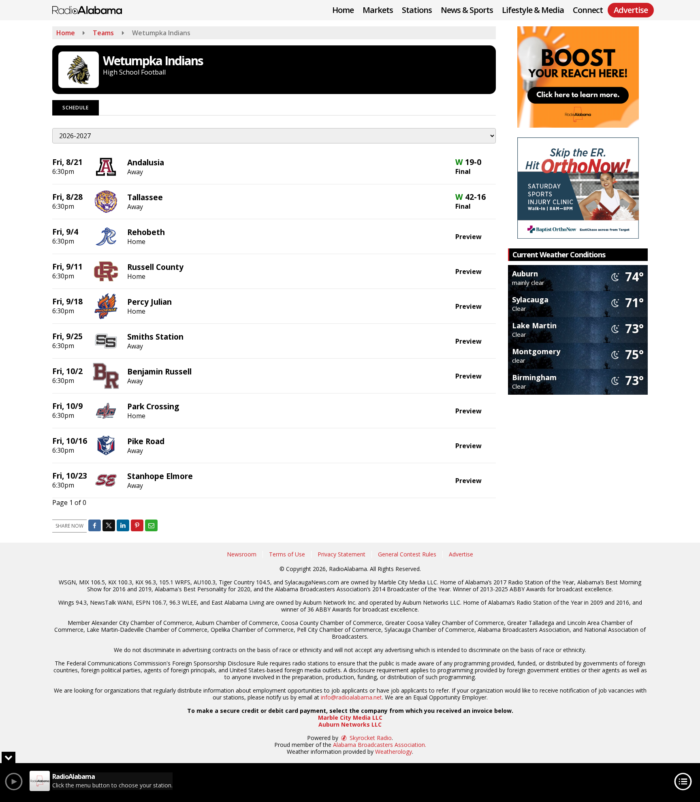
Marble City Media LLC (350, 717)
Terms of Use (287, 554)
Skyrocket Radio (370, 738)
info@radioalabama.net (351, 697)
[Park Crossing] (106, 410)
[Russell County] (106, 270)
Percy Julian (149, 301)
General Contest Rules (407, 554)
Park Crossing (153, 406)
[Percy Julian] (106, 305)
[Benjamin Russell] (106, 375)
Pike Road (145, 441)
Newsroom (241, 554)
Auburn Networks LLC (350, 724)
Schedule (75, 107)
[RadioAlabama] (93, 9)
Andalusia (145, 162)
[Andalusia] (106, 166)
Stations (417, 9)
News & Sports (467, 9)
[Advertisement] (578, 77)
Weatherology (393, 751)
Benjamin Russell (159, 371)
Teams (103, 32)
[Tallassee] (106, 201)
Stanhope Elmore (160, 476)
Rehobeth (146, 232)
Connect (588, 9)
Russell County (155, 266)
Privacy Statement (341, 554)
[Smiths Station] (106, 340)
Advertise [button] (631, 9)
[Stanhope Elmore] (106, 479)
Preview (468, 236)
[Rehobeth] (106, 235)
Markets (378, 9)
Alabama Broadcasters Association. (379, 745)
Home (343, 9)
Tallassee (145, 197)
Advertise (461, 554)
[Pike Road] (106, 445)
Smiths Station (155, 336)
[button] (94, 525)
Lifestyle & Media (533, 9)
